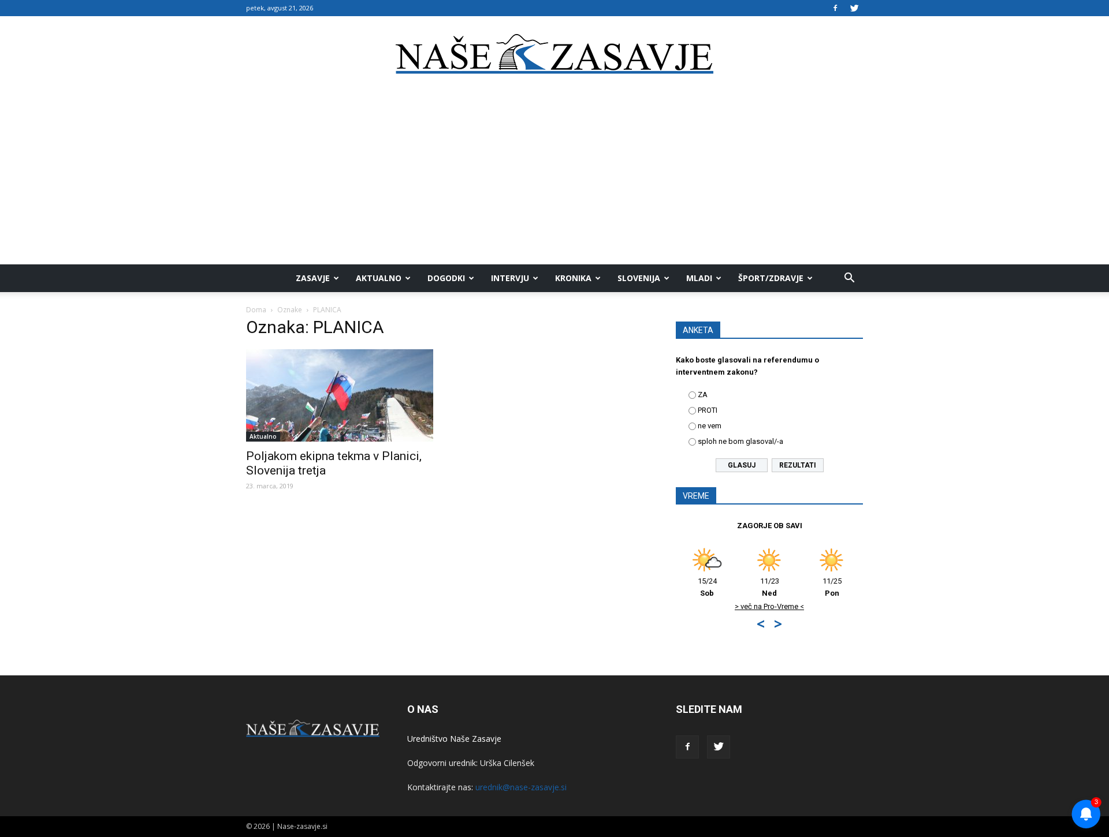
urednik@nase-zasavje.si (521, 787)
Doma (256, 310)
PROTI (707, 410)
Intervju (510, 277)
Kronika (573, 277)
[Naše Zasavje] (554, 54)
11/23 (769, 587)
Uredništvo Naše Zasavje (454, 738)
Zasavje (313, 277)
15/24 (707, 587)
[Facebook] (835, 8)
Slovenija (638, 277)
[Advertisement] (554, 178)
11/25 (832, 587)
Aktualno (378, 277)
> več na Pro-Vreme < (769, 606)
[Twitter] (854, 8)
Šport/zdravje (770, 277)
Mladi (699, 277)
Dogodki (446, 277)
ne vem (709, 425)
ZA (703, 394)
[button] (849, 278)
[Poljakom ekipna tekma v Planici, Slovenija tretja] (339, 395)
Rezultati (797, 465)
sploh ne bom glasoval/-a (740, 441)
